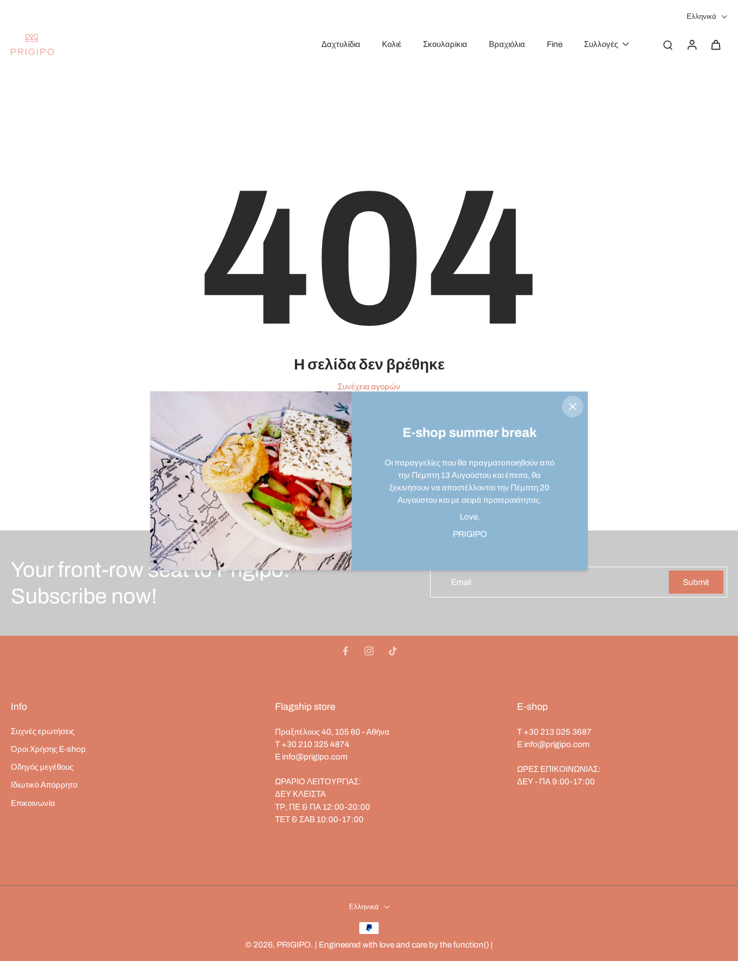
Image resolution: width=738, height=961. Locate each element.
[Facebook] (345, 651)
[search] (668, 44)
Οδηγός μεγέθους (42, 766)
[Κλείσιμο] (572, 406)
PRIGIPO (294, 944)
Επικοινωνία (33, 803)
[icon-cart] (715, 44)
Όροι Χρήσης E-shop (48, 749)
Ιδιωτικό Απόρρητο (44, 784)
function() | (473, 944)
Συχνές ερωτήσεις (43, 731)
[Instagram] (369, 651)
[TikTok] (393, 651)
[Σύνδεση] (691, 44)
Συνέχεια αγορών (369, 386)
